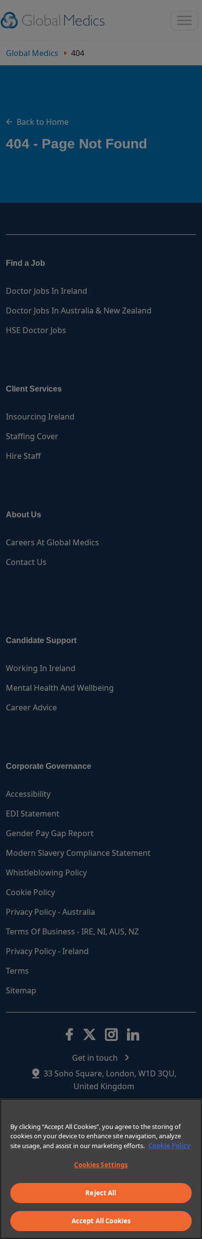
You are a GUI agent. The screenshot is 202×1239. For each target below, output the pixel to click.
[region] (101, 1168)
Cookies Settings (100, 1164)
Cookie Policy (169, 1145)
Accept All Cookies (101, 1220)
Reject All (100, 1192)
